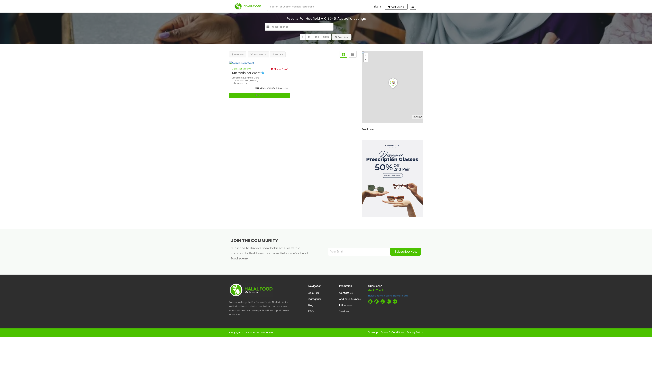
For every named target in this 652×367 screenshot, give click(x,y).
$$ (309, 37)
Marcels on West (246, 73)
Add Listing (397, 6)
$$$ (317, 37)
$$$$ (326, 37)
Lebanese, (238, 83)
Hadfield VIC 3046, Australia (272, 88)
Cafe (256, 77)
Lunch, (247, 83)
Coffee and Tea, (241, 80)
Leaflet (417, 117)
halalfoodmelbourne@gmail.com (388, 295)
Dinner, (254, 80)
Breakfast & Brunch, (243, 77)
